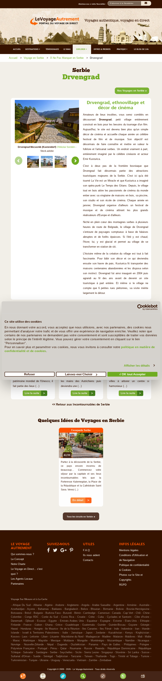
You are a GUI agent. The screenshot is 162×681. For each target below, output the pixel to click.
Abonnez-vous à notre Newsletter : (93, 4)
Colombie (16, 617)
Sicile (78, 652)
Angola (85, 605)
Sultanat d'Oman (20, 656)
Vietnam (81, 660)
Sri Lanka (133, 652)
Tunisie (145, 656)
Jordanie (100, 632)
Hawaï (14, 628)
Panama (93, 644)
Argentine (118, 605)
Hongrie (38, 628)
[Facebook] (49, 551)
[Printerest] (72, 551)
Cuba (101, 617)
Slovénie (120, 652)
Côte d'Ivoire (142, 617)
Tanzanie (76, 656)
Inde (116, 628)
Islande (15, 632)
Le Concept (17, 559)
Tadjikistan (62, 656)
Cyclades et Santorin (119, 617)
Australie (144, 605)
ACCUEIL (17, 49)
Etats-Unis (131, 621)
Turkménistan (18, 660)
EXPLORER (81, 49)
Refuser (29, 374)
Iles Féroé (105, 628)
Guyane (132, 624)
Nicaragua (143, 640)
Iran (137, 628)
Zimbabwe (105, 660)
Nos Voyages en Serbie (132, 90)
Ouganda (62, 644)
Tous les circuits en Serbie (81, 516)
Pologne (144, 644)
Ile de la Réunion (70, 628)
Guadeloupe (72, 624)
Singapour (107, 652)
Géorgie (144, 624)
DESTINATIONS (32, 49)
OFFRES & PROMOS (102, 49)
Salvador (28, 652)
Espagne (105, 621)
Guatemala (88, 624)
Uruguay (55, 660)
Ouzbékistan (78, 644)
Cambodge (89, 613)
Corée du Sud (50, 617)
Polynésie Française (23, 648)
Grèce (59, 624)
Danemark (17, 621)
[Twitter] (55, 551)
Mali (140, 636)
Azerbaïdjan (17, 609)
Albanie (37, 605)
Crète (92, 617)
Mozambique (114, 640)
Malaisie (118, 636)
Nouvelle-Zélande (34, 644)
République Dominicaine (121, 648)
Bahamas (43, 609)
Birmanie (108, 609)
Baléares (57, 609)
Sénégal (48, 656)
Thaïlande (101, 656)
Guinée (102, 624)
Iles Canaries (89, 628)
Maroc (16, 640)
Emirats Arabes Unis (72, 621)
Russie (88, 648)
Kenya (129, 632)
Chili (138, 613)
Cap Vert (128, 613)
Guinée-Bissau (117, 624)
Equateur (92, 621)
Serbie (53, 652)
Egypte (53, 621)
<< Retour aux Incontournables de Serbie (81, 404)
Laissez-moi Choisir (78, 374)
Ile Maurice (51, 628)
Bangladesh (71, 609)
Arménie (132, 605)
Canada (116, 613)
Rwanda (99, 648)
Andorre (59, 605)
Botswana (16, 613)
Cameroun (104, 613)
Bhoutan (95, 609)
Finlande (16, 624)
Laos (24, 636)
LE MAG (67, 49)
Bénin (77, 613)
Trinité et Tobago (128, 656)
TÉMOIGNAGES (52, 49)
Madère (106, 636)
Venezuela (68, 660)
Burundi (67, 613)
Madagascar (93, 636)
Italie (65, 632)
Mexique (55, 640)
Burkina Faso (53, 613)
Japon (89, 632)
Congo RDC (32, 617)
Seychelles (66, 652)
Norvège (15, 644)
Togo (112, 656)
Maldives (130, 636)
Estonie (117, 621)
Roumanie (75, 648)
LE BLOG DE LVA (141, 49)
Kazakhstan (115, 632)
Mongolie (82, 640)
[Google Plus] (64, 551)
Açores (31, 609)
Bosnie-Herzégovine (137, 609)
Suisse (145, 652)
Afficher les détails (137, 365)
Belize (84, 609)
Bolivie (120, 609)
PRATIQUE (121, 49)
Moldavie (69, 640)
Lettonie (34, 636)
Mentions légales (128, 550)
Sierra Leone (91, 652)
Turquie (33, 660)
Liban (44, 636)
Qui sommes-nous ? (22, 554)
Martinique (29, 640)
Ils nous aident (91, 555)
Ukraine (44, 660)
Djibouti (29, 621)
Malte (148, 636)
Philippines (130, 644)
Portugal (42, 648)
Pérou (53, 648)
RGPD (122, 584)
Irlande (146, 628)
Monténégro (97, 640)
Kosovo (15, 636)
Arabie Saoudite (101, 605)
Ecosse (41, 621)
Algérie (49, 605)
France (27, 624)
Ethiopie (144, 621)
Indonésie (126, 628)
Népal (50, 644)
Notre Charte (18, 564)
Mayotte (43, 640)
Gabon (38, 624)
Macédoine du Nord (72, 636)
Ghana (49, 624)
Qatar (63, 648)
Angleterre (73, 605)
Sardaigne (41, 652)
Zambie (93, 660)
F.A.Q (86, 550)
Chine (146, 613)
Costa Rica (67, 617)
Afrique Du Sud (22, 605)
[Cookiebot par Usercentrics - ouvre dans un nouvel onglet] (140, 307)
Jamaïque (76, 632)
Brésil (28, 613)
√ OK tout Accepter (132, 374)
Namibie (130, 640)
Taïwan (88, 656)
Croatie (81, 617)
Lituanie (54, 636)
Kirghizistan (142, 632)
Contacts (88, 560)
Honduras (26, 628)
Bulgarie (38, 613)
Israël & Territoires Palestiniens (40, 632)
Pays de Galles (111, 644)
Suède (36, 656)
